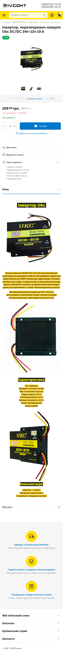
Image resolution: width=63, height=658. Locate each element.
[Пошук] (45, 15)
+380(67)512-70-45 (51, 4)
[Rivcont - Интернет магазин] (14, 5)
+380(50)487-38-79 (51, 7)
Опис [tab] (5, 189)
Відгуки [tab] (7, 507)
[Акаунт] (52, 15)
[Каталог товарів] (4, 15)
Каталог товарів (4, 15)
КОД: (48, 99)
